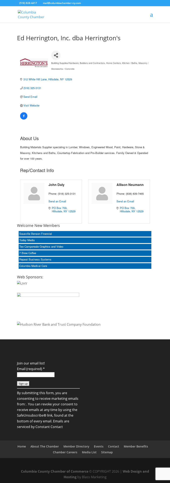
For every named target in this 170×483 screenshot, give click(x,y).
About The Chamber (44, 446)
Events (98, 446)
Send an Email (57, 201)
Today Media (27, 240)
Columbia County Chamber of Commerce (54, 471)
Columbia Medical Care (33, 266)
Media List (89, 452)
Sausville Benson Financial (35, 234)
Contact (113, 446)
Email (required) (31, 369)
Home (21, 446)
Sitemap (107, 452)
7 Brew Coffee (27, 253)
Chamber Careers (65, 452)
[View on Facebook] (23, 118)
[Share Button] (56, 55)
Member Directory (76, 446)
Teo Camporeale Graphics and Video (41, 246)
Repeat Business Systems (35, 259)
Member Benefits (136, 446)
